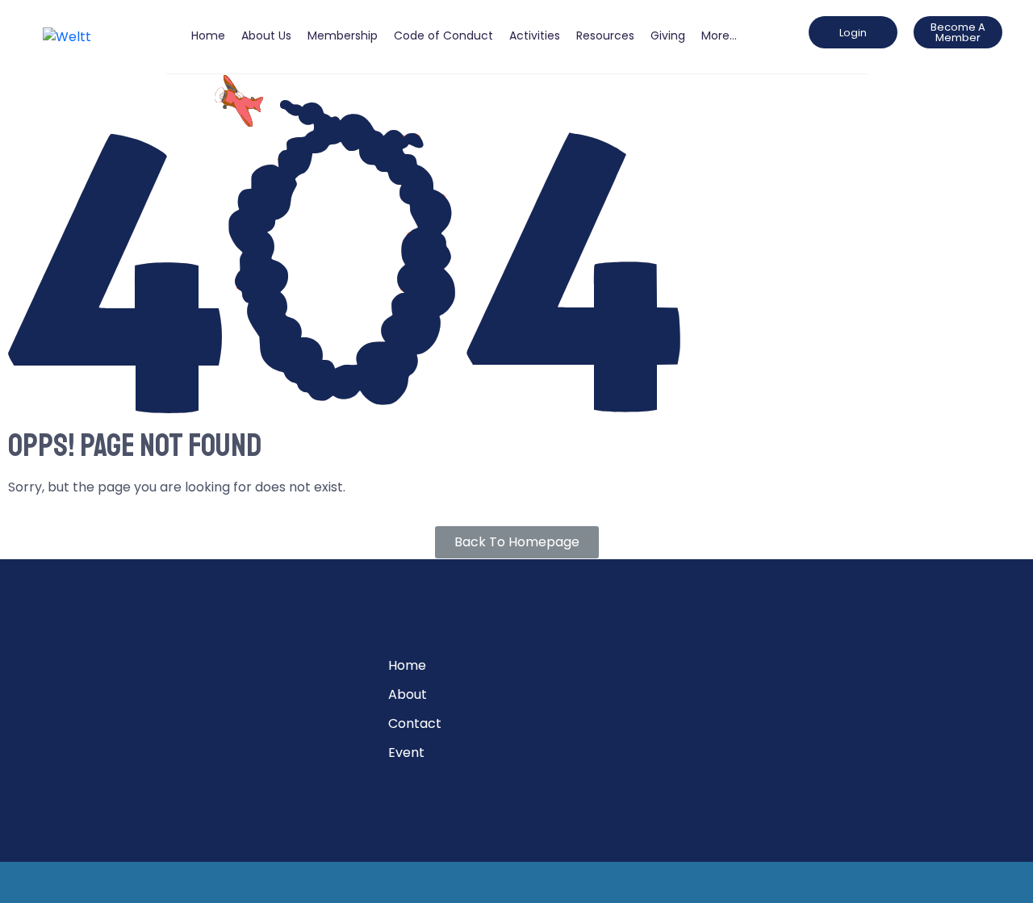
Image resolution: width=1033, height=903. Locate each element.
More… (719, 35)
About (407, 694)
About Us (266, 35)
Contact (414, 723)
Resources (605, 35)
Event (406, 752)
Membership (342, 35)
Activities (534, 35)
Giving (667, 35)
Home (208, 35)
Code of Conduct (443, 35)
